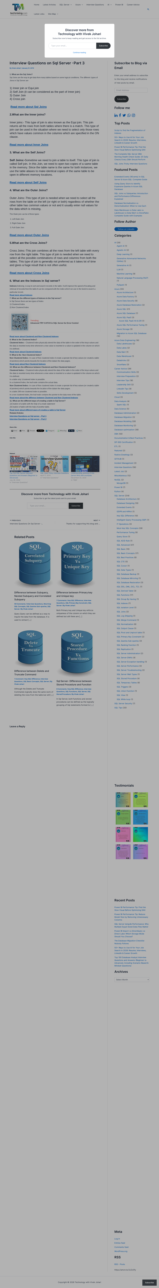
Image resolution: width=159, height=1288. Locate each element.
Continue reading (79, 52)
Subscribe (103, 46)
